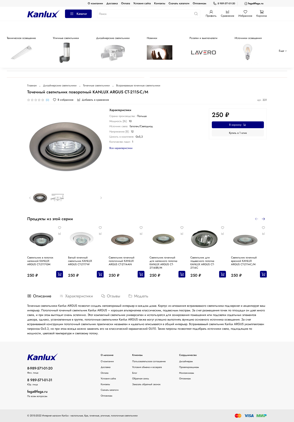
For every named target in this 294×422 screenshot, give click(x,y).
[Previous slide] (33, 147)
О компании (95, 3)
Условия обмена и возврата (147, 367)
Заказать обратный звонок (146, 384)
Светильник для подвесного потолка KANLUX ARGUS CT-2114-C (202, 262)
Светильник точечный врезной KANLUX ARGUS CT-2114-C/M (244, 260)
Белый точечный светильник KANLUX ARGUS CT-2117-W (80, 260)
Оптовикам (199, 3)
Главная (32, 85)
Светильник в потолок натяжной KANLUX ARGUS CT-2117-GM (40, 260)
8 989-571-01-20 (226, 3)
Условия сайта (142, 3)
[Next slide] (98, 147)
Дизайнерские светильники (60, 85)
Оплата (125, 3)
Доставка (112, 3)
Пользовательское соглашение (149, 361)
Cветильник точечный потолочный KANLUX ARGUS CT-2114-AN (121, 260)
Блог (134, 373)
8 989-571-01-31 (39, 380)
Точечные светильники (96, 85)
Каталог (82, 14)
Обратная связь (140, 378)
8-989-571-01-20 (40, 368)
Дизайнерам (186, 361)
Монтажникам (186, 373)
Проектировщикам (189, 367)
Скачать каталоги (179, 3)
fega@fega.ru (37, 391)
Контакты (159, 3)
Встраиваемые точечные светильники (138, 85)
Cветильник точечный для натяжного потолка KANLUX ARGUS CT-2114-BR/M (163, 262)
